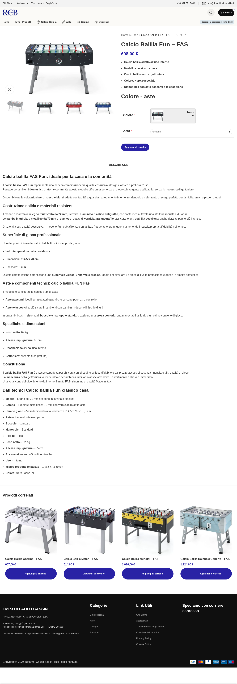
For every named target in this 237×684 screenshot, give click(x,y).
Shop (135, 35)
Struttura (94, 632)
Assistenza (142, 620)
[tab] (118, 163)
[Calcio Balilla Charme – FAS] (31, 530)
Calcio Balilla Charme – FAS (23, 558)
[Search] (211, 12)
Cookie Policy (143, 644)
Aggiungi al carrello (135, 147)
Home (125, 35)
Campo (94, 626)
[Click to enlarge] (9, 89)
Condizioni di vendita (147, 632)
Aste (92, 620)
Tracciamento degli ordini (150, 626)
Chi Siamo (141, 614)
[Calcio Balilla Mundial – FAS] (147, 530)
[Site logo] (10, 12)
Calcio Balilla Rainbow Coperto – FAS (205, 558)
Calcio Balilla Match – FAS (81, 558)
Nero (190, 112)
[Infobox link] (186, 3)
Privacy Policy (143, 638)
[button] (31, 573)
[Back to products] (181, 35)
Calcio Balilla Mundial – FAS (140, 558)
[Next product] (185, 35)
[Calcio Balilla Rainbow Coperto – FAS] (206, 530)
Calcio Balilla (97, 614)
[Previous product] (177, 35)
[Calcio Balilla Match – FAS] (89, 530)
